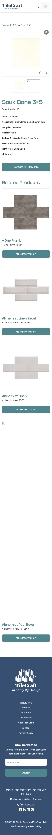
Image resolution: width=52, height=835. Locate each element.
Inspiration (26, 717)
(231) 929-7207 (27, 804)
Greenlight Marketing (29, 826)
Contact (26, 727)
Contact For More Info (26, 167)
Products (7, 25)
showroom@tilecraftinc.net (27, 799)
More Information (26, 253)
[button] (37, 6)
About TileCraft (26, 722)
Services (26, 707)
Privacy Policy (26, 733)
